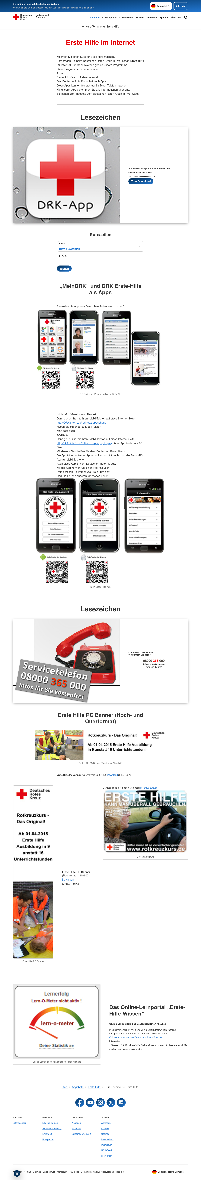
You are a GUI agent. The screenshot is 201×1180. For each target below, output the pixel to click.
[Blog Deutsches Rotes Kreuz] (121, 1102)
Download (112, 774)
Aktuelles (76, 1128)
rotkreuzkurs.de (149, 787)
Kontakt (105, 1128)
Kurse (62, 243)
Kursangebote (109, 17)
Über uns (176, 17)
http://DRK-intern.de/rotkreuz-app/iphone (81, 422)
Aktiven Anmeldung (51, 1128)
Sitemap (105, 1133)
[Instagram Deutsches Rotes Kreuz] (100, 1102)
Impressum (106, 1144)
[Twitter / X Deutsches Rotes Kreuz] (111, 1102)
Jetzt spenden (20, 1122)
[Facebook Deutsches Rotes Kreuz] (79, 1102)
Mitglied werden (50, 1122)
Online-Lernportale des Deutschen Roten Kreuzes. (136, 1037)
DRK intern (106, 1155)
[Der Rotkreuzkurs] (145, 822)
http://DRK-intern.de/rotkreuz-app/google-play (84, 443)
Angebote (95, 17)
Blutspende (47, 1139)
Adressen (106, 1122)
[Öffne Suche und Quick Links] (186, 17)
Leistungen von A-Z (81, 1133)
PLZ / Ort (63, 256)
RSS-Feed (106, 1150)
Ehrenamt (152, 17)
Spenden (164, 17)
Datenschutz (107, 1139)
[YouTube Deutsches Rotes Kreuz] (90, 1102)
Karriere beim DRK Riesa (132, 17)
